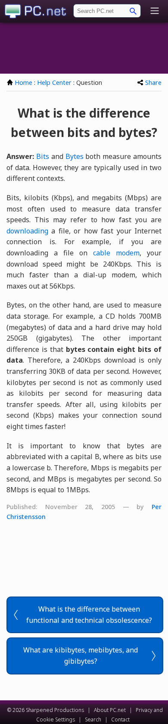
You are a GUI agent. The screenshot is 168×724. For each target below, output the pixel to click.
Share (153, 82)
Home (23, 82)
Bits (42, 156)
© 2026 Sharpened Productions (45, 710)
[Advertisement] (84, 47)
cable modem (116, 253)
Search (93, 719)
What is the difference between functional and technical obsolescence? (89, 614)
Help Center (54, 82)
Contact (120, 719)
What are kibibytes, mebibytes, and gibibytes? (80, 655)
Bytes (74, 156)
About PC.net (110, 710)
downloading (27, 231)
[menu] (154, 11)
